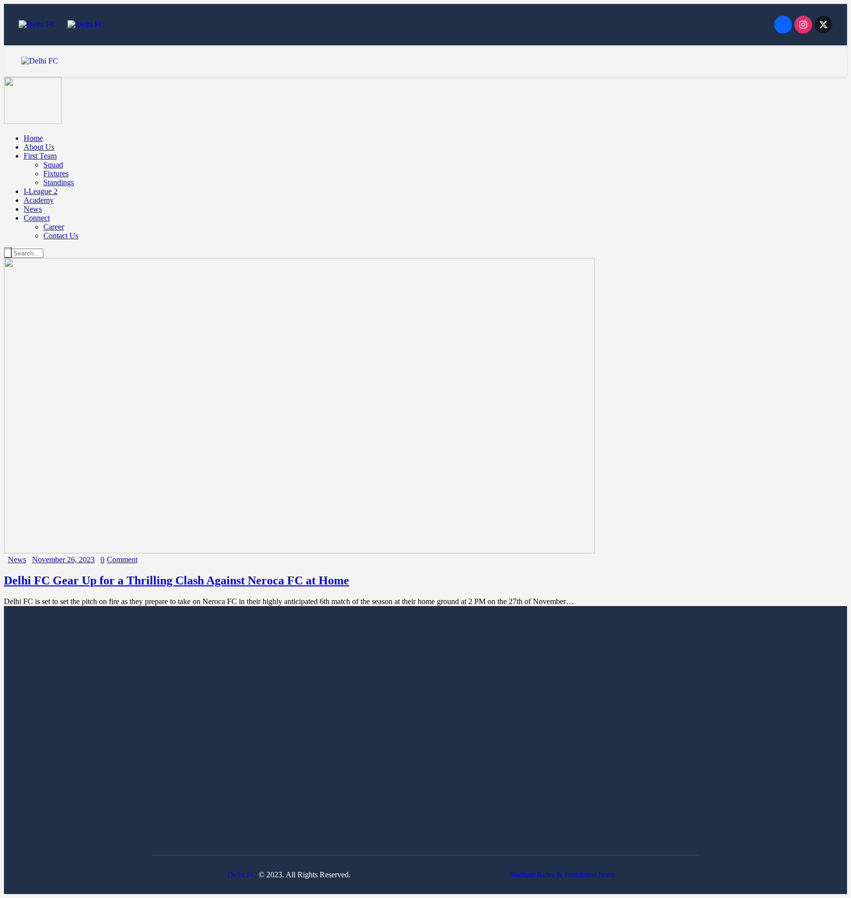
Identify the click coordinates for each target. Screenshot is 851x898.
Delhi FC (242, 874)
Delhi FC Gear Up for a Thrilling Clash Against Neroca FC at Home (176, 580)
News (17, 559)
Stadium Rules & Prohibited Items (562, 874)
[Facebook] (783, 24)
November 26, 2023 (63, 559)
